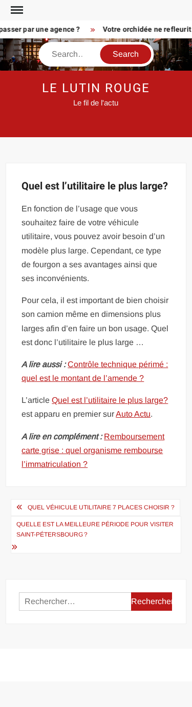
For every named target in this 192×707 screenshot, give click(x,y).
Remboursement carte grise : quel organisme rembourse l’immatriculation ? (93, 450)
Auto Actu (133, 414)
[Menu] (16, 10)
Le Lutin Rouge (96, 88)
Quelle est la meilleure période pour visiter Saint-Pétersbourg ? (95, 529)
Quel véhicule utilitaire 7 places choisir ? (101, 507)
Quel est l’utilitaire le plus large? (110, 400)
